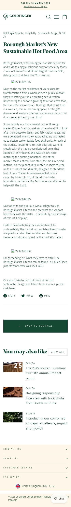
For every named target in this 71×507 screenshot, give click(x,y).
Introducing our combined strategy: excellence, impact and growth (46, 423)
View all (58, 351)
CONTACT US (12, 449)
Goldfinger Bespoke (13, 33)
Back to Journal (38, 325)
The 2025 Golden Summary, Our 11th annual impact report (46, 373)
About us (10, 458)
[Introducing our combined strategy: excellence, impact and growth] (12, 417)
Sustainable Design (48, 33)
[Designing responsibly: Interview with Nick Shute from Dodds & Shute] (12, 392)
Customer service (18, 467)
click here (8, 288)
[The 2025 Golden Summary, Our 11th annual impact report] (12, 367)
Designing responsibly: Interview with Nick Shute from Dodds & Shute (45, 398)
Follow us (11, 477)
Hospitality (30, 33)
